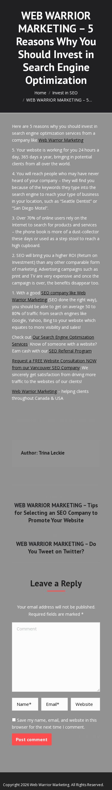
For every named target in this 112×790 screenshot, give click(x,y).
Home (40, 93)
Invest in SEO (65, 93)
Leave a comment (77, 420)
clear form (86, 737)
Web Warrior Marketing (61, 140)
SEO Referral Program (70, 351)
